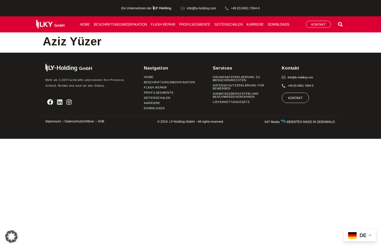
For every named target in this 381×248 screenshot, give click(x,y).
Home (85, 24)
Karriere (255, 24)
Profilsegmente (194, 24)
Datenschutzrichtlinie (79, 121)
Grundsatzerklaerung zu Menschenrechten (236, 78)
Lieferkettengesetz (231, 102)
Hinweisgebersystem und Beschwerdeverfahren (236, 95)
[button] (340, 24)
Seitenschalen (228, 24)
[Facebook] (50, 102)
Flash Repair (163, 24)
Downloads (279, 24)
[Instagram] (69, 102)
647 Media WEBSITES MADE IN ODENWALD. (300, 122)
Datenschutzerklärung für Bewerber (238, 87)
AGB (101, 121)
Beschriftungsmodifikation (120, 24)
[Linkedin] (60, 102)
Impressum (53, 121)
